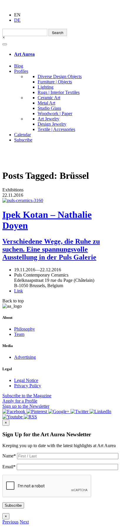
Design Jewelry (52, 124)
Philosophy (24, 328)
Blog (18, 65)
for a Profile (19, 400)
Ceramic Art (49, 97)
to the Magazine (26, 395)
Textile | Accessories (56, 129)
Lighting (45, 87)
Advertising (25, 357)
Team (19, 334)
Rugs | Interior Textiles (59, 92)
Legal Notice (26, 380)
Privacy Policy (27, 385)
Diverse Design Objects (60, 76)
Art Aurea (24, 54)
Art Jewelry (48, 118)
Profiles (21, 71)
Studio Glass (49, 108)
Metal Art (46, 102)
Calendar (22, 134)
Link (18, 290)
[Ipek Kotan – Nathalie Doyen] (60, 200)
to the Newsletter (25, 406)
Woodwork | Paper (55, 113)
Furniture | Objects (55, 81)
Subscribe (23, 139)
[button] (10, 521)
